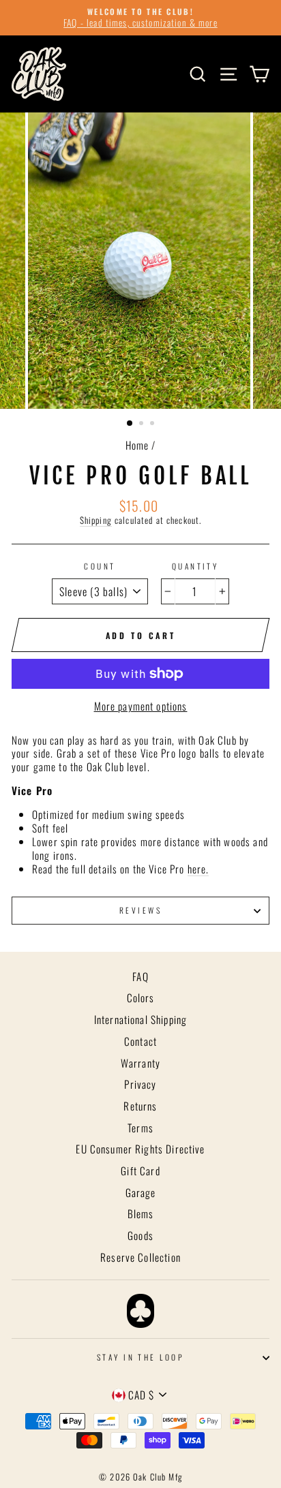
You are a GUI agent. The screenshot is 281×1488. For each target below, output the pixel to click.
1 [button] (130, 423)
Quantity (195, 566)
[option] (140, 18)
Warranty (140, 1062)
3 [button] (153, 424)
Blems (141, 1213)
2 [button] (142, 424)
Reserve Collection (140, 1257)
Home (137, 444)
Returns (140, 1105)
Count (99, 566)
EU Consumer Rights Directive (140, 1148)
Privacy (140, 1083)
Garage (140, 1192)
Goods (140, 1235)
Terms (140, 1127)
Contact (140, 1041)
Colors (141, 997)
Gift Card (140, 1170)
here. (198, 869)
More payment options (141, 706)
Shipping (96, 520)
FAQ (140, 976)
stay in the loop (140, 1357)
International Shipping (140, 1019)
